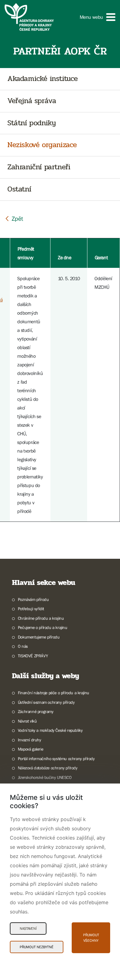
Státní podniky (31, 123)
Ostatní (19, 189)
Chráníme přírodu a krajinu (41, 618)
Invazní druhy (29, 739)
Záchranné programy (36, 711)
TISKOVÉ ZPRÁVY (33, 655)
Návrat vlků (27, 721)
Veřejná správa (31, 101)
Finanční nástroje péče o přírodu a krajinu (53, 692)
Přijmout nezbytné (37, 947)
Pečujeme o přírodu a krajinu (42, 627)
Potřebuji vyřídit (31, 608)
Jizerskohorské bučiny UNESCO (45, 777)
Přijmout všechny (91, 938)
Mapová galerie (30, 749)
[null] (14, 218)
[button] (97, 17)
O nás (23, 646)
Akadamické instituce (42, 79)
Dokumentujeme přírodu (38, 637)
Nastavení (28, 928)
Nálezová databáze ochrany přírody (48, 767)
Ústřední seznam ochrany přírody (46, 702)
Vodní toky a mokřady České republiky (50, 730)
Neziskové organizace (42, 145)
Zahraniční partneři (38, 167)
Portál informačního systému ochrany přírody (56, 758)
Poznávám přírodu (33, 599)
